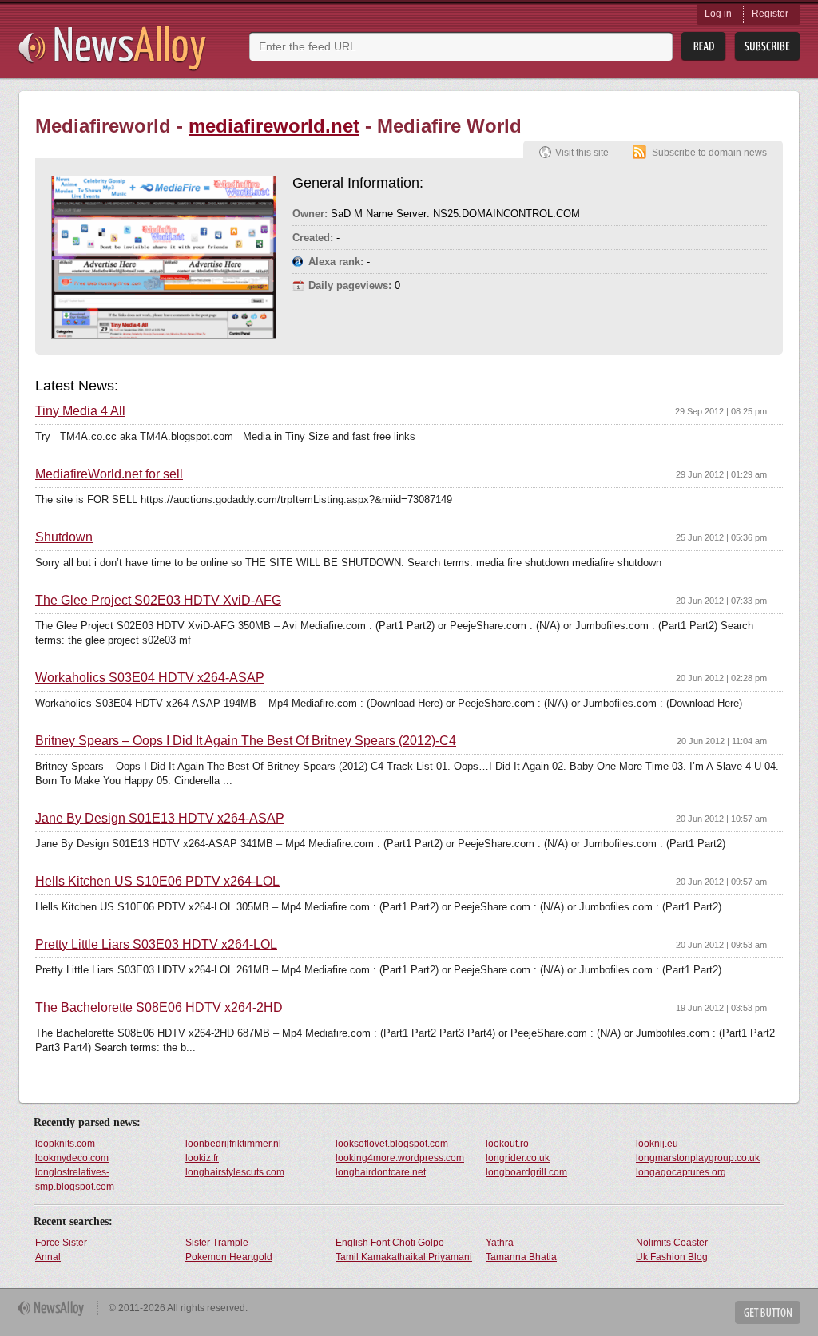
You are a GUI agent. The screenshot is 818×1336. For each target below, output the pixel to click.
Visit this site (582, 152)
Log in (718, 13)
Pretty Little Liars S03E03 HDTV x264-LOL (156, 944)
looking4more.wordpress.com (400, 1158)
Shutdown (64, 537)
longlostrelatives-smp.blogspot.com (74, 1179)
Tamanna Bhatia (521, 1257)
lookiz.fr (202, 1158)
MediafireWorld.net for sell (109, 474)
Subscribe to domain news (709, 152)
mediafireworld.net (274, 126)
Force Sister (61, 1242)
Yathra (500, 1242)
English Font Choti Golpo (390, 1242)
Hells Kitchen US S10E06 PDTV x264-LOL (157, 881)
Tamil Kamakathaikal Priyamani (404, 1257)
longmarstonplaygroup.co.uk (698, 1158)
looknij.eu (657, 1143)
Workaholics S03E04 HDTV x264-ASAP (149, 678)
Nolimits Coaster (672, 1242)
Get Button (767, 1312)
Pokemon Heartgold (228, 1257)
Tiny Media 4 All (80, 411)
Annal (48, 1257)
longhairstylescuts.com (234, 1172)
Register (770, 13)
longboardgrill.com (526, 1172)
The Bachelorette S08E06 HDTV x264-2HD (159, 1007)
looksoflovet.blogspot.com (392, 1143)
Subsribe (767, 46)
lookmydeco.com (72, 1158)
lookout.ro (507, 1143)
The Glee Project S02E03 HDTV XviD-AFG (158, 600)
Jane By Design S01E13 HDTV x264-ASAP (159, 818)
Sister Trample (216, 1242)
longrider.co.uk (518, 1158)
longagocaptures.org (681, 1172)
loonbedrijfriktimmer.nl (233, 1143)
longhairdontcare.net (381, 1172)
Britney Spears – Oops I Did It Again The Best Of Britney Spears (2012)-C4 (245, 741)
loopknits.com (65, 1143)
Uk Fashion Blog (672, 1257)
